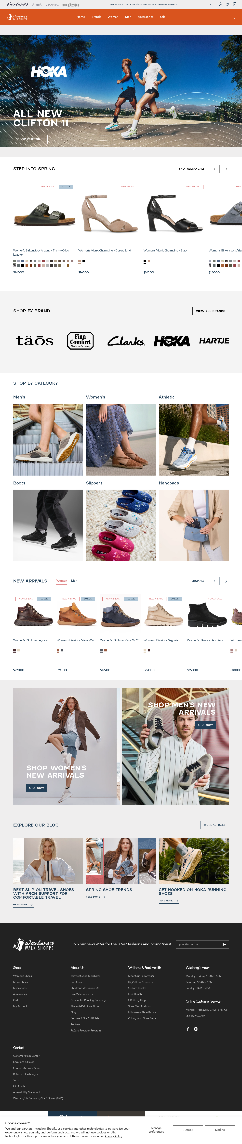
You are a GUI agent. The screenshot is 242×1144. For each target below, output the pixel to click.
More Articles (214, 825)
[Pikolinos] (162, 340)
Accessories (145, 17)
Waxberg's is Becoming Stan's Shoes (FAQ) (38, 1098)
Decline (220, 1130)
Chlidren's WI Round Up (85, 988)
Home (81, 17)
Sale (162, 17)
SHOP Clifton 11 (30, 139)
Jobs (16, 1080)
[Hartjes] (116, 340)
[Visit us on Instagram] (196, 1029)
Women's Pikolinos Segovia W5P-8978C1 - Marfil (161, 641)
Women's (95, 397)
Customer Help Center (26, 1056)
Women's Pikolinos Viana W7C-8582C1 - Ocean (120, 641)
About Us (77, 968)
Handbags (169, 483)
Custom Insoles (137, 988)
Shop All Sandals (191, 169)
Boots (19, 483)
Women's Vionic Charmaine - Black (165, 250)
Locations (76, 982)
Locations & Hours (23, 1062)
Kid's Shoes (20, 988)
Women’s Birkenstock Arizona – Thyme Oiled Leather (41, 252)
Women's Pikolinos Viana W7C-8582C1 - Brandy (76, 641)
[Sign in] (221, 4)
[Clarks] (24, 340)
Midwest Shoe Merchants (85, 976)
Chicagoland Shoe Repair (143, 1018)
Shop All (198, 581)
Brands (96, 17)
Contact (18, 1048)
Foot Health (135, 994)
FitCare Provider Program (86, 1030)
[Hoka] (70, 340)
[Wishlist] (227, 4)
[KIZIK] (207, 340)
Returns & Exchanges (25, 1074)
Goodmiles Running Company (88, 1000)
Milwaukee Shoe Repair (142, 1012)
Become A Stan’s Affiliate (85, 1018)
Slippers (94, 483)
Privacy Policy (113, 1136)
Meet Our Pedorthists (141, 976)
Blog (73, 1012)
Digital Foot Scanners (140, 982)
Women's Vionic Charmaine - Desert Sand (104, 250)
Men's (19, 397)
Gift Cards (19, 1086)
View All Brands (210, 311)
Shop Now (36, 788)
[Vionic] (52, 5)
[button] (209, 4)
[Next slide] (134, 148)
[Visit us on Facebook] (188, 1029)
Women (113, 17)
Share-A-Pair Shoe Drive (85, 1006)
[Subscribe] (224, 944)
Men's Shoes (20, 982)
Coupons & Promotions (26, 1068)
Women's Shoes (22, 976)
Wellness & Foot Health (144, 968)
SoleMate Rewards (82, 994)
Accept (188, 1130)
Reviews (75, 1024)
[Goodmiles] (70, 5)
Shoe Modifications (139, 1006)
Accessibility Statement (26, 1092)
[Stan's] (37, 5)
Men (128, 17)
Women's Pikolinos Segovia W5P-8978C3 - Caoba (30, 641)
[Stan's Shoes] (17, 17)
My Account (20, 1006)
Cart (15, 1000)
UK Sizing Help (137, 1000)
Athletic (167, 397)
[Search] (233, 17)
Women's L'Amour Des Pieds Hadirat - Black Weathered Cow (207, 641)
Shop (17, 968)
